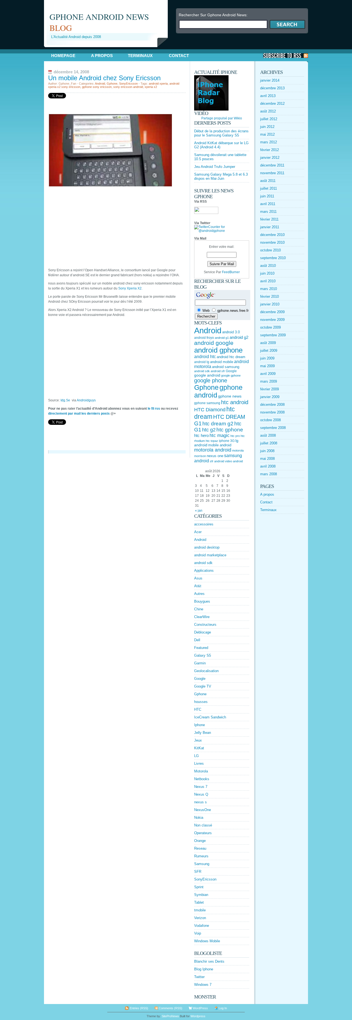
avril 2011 (267, 204)
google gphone (231, 375)
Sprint (199, 887)
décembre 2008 (272, 404)
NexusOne (202, 810)
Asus (198, 578)
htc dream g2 (217, 423)
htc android (234, 402)
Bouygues (202, 601)
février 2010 (269, 296)
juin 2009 (267, 358)
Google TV (202, 686)
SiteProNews (170, 1016)
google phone (210, 380)
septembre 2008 (273, 428)
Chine (198, 609)
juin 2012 (267, 127)
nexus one (215, 456)
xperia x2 (151, 86)
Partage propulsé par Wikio (221, 118)
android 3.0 (231, 332)
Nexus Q (201, 794)
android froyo (204, 338)
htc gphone (229, 430)
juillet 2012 (268, 119)
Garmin (200, 663)
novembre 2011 (272, 173)
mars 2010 (268, 289)
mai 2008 (267, 459)
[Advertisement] (108, 49)
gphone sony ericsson (97, 86)
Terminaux (140, 55)
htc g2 (209, 430)
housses (201, 702)
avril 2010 (268, 281)
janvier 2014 (269, 80)
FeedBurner (231, 272)
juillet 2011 (268, 188)
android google (213, 343)
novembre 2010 (272, 242)
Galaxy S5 (202, 655)
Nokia (198, 817)
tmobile (200, 910)
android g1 (222, 337)
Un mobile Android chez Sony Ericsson (104, 78)
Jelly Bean (202, 733)
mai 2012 (267, 134)
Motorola (201, 771)
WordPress (200, 1008)
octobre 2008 (270, 420)
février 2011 (269, 219)
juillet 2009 (268, 350)
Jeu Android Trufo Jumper (214, 167)
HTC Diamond (210, 409)
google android (207, 375)
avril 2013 (268, 96)
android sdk (202, 371)
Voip (197, 933)
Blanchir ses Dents (209, 961)
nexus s (200, 802)
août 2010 (268, 266)
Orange (200, 841)
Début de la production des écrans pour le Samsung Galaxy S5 (221, 133)
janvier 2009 (269, 397)
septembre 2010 (273, 258)
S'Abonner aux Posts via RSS (285, 55)
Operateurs (203, 833)
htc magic (220, 435)
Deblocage (202, 632)
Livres (199, 763)
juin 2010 (267, 273)
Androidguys (86, 400)
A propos (102, 55)
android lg (201, 362)
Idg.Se (66, 400)
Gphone (112, 83)
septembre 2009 (273, 335)
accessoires (203, 524)
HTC (197, 709)
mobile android (219, 445)
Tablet (199, 902)
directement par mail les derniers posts (79, 413)
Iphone (199, 725)
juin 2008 (267, 451)
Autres (199, 594)
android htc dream (231, 357)
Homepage (63, 55)
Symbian (201, 895)
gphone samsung (207, 403)
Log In (223, 1008)
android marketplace (210, 555)
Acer (198, 532)
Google (231, 371)
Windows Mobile (207, 941)
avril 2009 (268, 374)
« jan (198, 510)
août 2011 (268, 181)
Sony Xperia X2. (130, 288)
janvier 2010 (269, 304)
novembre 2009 (272, 320)
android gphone (218, 350)
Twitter (199, 977)
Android (100, 83)
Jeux (198, 740)
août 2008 (268, 435)
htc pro (235, 435)
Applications (204, 570)
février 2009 (269, 389)
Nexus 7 (200, 787)
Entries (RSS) (139, 1008)
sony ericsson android (128, 86)
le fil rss (154, 408)
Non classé (203, 825)
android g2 (239, 337)
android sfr (218, 371)
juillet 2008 (268, 443)
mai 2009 (267, 366)
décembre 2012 (272, 103)
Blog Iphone (203, 969)
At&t (197, 586)
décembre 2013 (272, 88)
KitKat (199, 748)
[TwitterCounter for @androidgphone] (221, 231)
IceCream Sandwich (210, 717)
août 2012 (268, 111)
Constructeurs (205, 624)
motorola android (212, 450)
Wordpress (198, 1016)
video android (234, 461)
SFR (197, 871)
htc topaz (212, 440)
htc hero (201, 435)
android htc (205, 356)
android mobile (221, 362)
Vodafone (201, 926)
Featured (201, 648)
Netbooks (201, 779)
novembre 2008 (272, 412)
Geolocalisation (206, 671)
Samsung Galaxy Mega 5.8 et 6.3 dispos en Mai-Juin (221, 176)
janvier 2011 (269, 227)
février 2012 (269, 150)
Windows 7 (202, 985)
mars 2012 (268, 142)
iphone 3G (227, 441)
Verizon (200, 918)
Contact (179, 55)
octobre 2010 (270, 250)
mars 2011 (268, 212)
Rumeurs (201, 856)
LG (196, 756)
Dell (197, 640)
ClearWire (202, 617)
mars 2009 (268, 381)
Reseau (200, 848)
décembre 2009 (272, 312)
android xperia (158, 83)
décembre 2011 (272, 165)
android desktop (206, 547)
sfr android (217, 461)
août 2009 (268, 343)
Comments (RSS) (170, 1008)
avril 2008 (268, 466)
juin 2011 (267, 196)
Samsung (201, 864)
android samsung (225, 367)
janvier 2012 (269, 157)
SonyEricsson (128, 83)
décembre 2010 (272, 235)
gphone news (229, 396)
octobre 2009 (270, 327)
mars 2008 (268, 474)
